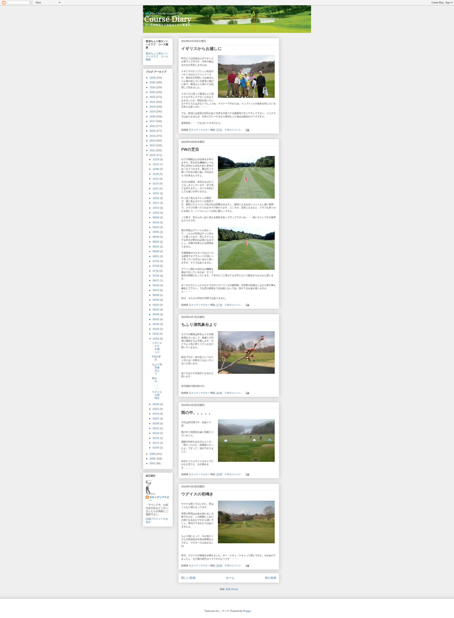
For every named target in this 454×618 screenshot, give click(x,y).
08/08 (156, 251)
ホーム (230, 577)
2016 (153, 126)
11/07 (156, 188)
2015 (153, 130)
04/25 (156, 324)
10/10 (156, 207)
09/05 (156, 232)
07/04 (156, 275)
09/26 (156, 217)
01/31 (156, 438)
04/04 (156, 338)
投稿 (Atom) (232, 589)
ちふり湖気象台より (199, 324)
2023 (153, 92)
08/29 (156, 236)
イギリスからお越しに (201, 48)
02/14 (156, 433)
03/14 (156, 413)
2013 (153, 140)
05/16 (156, 309)
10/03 (156, 212)
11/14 (156, 183)
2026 (153, 77)
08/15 (156, 246)
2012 (153, 145)
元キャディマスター (159, 499)
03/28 (156, 404)
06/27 (156, 280)
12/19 (156, 159)
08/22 (156, 241)
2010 (153, 155)
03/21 (156, 409)
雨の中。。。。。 (197, 412)
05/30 (156, 299)
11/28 (156, 174)
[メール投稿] (247, 129)
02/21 (156, 428)
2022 (153, 96)
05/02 (156, 319)
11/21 (156, 178)
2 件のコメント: (233, 304)
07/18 (156, 265)
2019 (153, 111)
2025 (153, 82)
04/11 (156, 333)
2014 (153, 135)
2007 (153, 463)
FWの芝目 (190, 149)
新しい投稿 (188, 577)
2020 (153, 106)
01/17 (156, 442)
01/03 (156, 447)
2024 (153, 87)
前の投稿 (270, 577)
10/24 (156, 198)
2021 (153, 101)
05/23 (156, 304)
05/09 (156, 314)
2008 (153, 458)
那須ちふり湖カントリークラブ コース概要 (157, 56)
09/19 (156, 222)
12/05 (156, 169)
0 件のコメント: (233, 129)
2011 (153, 150)
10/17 (156, 202)
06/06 (156, 295)
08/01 (156, 256)
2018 (153, 116)
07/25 (156, 261)
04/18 (156, 328)
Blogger (247, 611)
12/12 (156, 164)
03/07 (156, 418)
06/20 (156, 285)
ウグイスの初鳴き (197, 494)
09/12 (156, 227)
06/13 (156, 290)
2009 (153, 453)
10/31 (156, 193)
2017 (153, 121)
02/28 (156, 423)
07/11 (156, 270)
